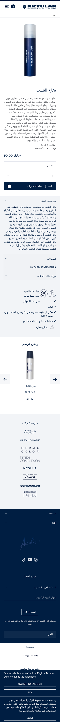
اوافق (30, 717)
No (30, 692)
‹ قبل (54, 15)
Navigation (7, 6)
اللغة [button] (54, 522)
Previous (55, 379)
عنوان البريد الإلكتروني (45, 597)
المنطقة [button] (52, 513)
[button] (13, 6)
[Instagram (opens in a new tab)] (36, 559)
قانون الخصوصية (27, 710)
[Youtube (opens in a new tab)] (29, 559)
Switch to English (30, 683)
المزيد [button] (49, 634)
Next (5, 379)
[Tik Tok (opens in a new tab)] (24, 559)
